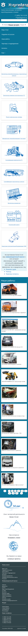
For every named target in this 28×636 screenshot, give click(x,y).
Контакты (4, 48)
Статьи (3, 587)
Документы (4, 586)
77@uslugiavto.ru (21, 18)
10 (19, 491)
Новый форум (5, 606)
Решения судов (11, 269)
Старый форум (5, 608)
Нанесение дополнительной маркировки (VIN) (14, 246)
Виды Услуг (5, 30)
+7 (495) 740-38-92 (6, 618)
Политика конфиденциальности (9, 600)
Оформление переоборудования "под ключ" (14, 138)
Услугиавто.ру (5, 609)
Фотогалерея (5, 610)
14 (14, 493)
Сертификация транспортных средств (14, 181)
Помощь (8, 272)
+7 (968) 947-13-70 (6, 619)
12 (26, 491)
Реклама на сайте (6, 599)
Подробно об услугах (8, 34)
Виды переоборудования (8, 589)
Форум (22, 25)
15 (17, 493)
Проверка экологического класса (10, 577)
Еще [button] (3, 53)
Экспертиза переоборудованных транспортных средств (14, 74)
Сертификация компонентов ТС (14, 160)
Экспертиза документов (14, 203)
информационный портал (15, 257)
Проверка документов (7, 575)
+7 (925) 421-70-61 (6, 621)
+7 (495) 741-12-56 (21, 15)
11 (23, 491)
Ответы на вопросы (6, 596)
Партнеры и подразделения (10, 43)
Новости (4, 584)
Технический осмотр (14, 224)
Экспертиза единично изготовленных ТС (14, 95)
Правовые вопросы (12, 274)
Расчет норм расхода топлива (14, 117)
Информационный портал (11, 25)
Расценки (4, 578)
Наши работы (6, 39)
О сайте (4, 590)
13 (10, 493)
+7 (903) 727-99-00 (6, 622)
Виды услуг (4, 568)
